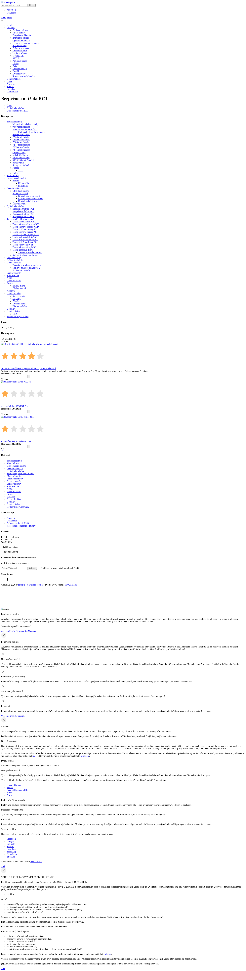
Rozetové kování (20, 193)
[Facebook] (7, 580)
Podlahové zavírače (21, 270)
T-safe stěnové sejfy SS (23, 244)
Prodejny (11, 89)
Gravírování (12, 91)
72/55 (20, 170)
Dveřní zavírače (20, 50)
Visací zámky (19, 32)
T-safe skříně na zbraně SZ (25, 242)
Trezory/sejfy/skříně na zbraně (26, 43)
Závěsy (16, 63)
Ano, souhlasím (8, 631)
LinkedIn (11, 844)
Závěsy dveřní (19, 286)
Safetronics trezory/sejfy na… (26, 255)
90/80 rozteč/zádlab (21, 127)
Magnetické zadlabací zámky (26, 124)
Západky (16, 298)
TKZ (15, 314)
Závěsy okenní (19, 288)
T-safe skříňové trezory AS (25, 232)
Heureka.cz (12, 854)
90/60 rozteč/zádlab (21, 134)
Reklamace (12, 520)
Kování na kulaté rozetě (29, 201)
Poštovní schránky (21, 48)
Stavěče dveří (19, 296)
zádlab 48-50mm (20, 155)
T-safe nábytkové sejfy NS (24, 247)
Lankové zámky (20, 53)
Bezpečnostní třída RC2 (23, 216)
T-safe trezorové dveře (23, 250)
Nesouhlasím (21, 631)
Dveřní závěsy (19, 73)
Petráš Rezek (36, 861)
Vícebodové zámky (21, 157)
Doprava (11, 518)
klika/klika (23, 186)
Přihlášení (11, 10)
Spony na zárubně (21, 165)
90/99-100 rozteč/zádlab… (24, 160)
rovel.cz (21, 585)
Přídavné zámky (20, 45)
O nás (9, 81)
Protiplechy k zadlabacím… (25, 129)
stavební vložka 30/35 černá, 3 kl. (16, 441)
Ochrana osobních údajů (18, 523)
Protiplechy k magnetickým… (31, 132)
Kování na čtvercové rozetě (30, 198)
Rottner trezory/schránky (24, 76)
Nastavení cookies (35, 585)
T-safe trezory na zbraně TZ (25, 239)
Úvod (9, 25)
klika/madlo (23, 183)
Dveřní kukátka (19, 303)
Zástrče (16, 301)
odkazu (108, 954)
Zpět (3, 866)
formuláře (85, 756)
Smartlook (11, 849)
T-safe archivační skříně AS (25, 237)
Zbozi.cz (11, 857)
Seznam (10, 846)
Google (10, 841)
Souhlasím (19, 716)
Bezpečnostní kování (22, 35)
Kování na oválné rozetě (29, 196)
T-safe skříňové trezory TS (24, 229)
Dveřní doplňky (20, 68)
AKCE (16, 58)
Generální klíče (13, 79)
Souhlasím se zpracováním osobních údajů (59, 568)
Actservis (17, 66)
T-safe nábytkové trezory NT (26, 224)
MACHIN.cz (71, 585)
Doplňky (16, 71)
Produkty (11, 27)
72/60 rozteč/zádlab (21, 137)
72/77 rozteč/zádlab (21, 145)
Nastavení (32, 631)
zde (34, 756)
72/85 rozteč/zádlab (21, 142)
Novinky (11, 84)
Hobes (15, 173)
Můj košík (6, 17)
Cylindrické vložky (21, 40)
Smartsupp (11, 851)
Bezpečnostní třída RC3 (23, 214)
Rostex (16, 180)
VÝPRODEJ (18, 56)
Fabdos (16, 168)
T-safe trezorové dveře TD (30, 252)
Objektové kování (21, 191)
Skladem (10, 339)
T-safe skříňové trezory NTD (26, 234)
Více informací (8, 716)
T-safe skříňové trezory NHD (26, 227)
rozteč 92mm (18, 162)
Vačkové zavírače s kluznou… (26, 268)
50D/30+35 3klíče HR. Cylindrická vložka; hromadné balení (28, 368)
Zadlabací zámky (20, 30)
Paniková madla (20, 61)
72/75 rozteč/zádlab (21, 150)
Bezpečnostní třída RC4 (23, 211)
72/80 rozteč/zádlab (21, 139)
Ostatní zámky (19, 152)
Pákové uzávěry (20, 306)
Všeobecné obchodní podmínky (21, 526)
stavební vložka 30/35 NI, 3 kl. (15, 406)
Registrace (11, 13)
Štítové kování (19, 203)
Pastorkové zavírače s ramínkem (27, 265)
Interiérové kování (21, 38)
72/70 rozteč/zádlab (21, 147)
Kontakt (10, 86)
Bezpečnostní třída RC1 (17, 111)
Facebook (11, 839)
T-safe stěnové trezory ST (24, 221)
